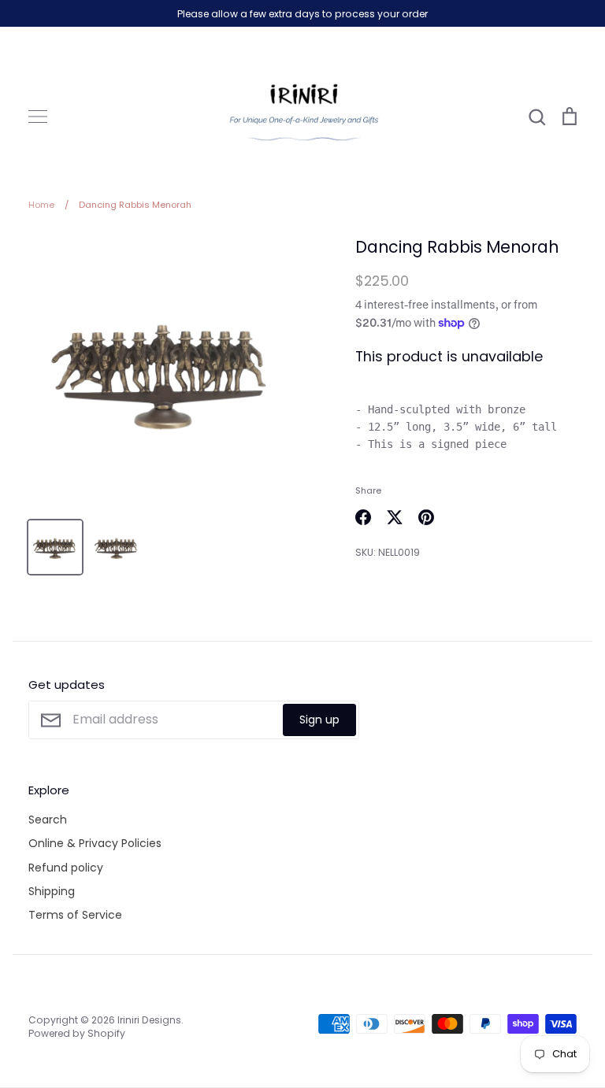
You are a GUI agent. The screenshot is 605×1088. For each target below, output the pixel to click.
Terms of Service (75, 915)
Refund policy (65, 867)
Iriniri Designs (149, 1020)
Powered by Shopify (76, 1033)
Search (47, 819)
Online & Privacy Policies (94, 843)
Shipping (51, 891)
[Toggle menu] (37, 116)
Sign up (319, 719)
